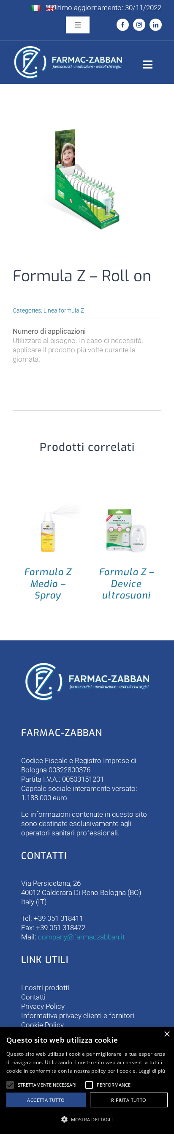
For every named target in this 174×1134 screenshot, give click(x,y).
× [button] (166, 1034)
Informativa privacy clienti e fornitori (77, 1015)
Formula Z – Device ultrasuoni (126, 583)
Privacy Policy (43, 1006)
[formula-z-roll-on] (87, 180)
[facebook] (123, 25)
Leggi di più (152, 1071)
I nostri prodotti (45, 987)
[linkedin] (156, 25)
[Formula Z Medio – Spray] (48, 504)
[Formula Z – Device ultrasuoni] (126, 504)
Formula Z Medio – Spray (47, 583)
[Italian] (36, 8)
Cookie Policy (42, 1025)
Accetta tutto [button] (46, 1100)
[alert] (87, 1080)
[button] (10, 1084)
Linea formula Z (64, 310)
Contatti (33, 997)
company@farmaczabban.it (81, 937)
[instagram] (139, 25)
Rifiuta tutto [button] (128, 1100)
